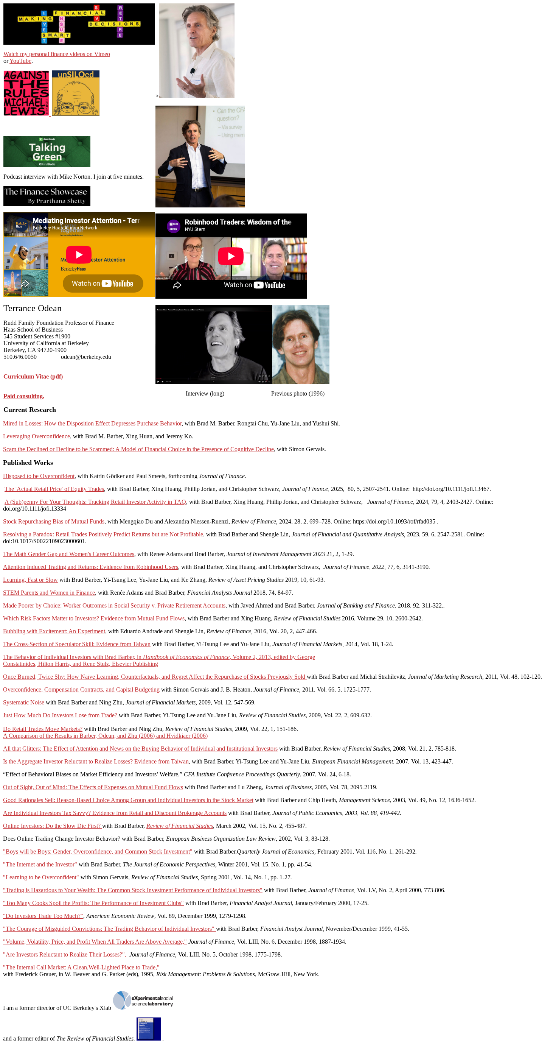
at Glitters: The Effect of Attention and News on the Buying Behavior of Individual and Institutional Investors (147, 748)
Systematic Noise (23, 702)
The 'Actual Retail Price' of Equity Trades (54, 489)
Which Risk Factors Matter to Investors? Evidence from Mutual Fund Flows (94, 618)
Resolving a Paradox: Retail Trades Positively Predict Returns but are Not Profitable (103, 534)
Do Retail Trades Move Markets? (42, 729)
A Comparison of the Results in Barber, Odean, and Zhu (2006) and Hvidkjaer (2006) (105, 735)
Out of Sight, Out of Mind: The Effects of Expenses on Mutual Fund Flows (93, 787)
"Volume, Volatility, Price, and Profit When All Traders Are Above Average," (95, 941)
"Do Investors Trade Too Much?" (43, 916)
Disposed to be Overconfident (39, 476)
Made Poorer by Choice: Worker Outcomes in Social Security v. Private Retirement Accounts (114, 605)
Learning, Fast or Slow (30, 579)
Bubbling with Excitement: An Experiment (54, 631)
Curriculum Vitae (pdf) (33, 376)
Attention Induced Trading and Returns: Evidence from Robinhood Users (90, 567)
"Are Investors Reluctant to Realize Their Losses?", (64, 954)
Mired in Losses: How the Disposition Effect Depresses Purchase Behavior (92, 423)
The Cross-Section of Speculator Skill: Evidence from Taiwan (77, 644)
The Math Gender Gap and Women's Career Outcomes (68, 554)
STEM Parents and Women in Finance (49, 592)
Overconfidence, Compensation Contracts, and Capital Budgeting (81, 689)
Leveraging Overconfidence (36, 436)
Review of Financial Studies (179, 826)
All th (10, 748)
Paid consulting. (23, 396)
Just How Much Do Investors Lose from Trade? (61, 715)
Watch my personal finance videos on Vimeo (56, 54)
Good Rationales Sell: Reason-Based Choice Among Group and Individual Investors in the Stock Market (128, 800)
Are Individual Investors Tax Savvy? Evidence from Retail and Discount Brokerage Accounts (115, 813)
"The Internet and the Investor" (40, 864)
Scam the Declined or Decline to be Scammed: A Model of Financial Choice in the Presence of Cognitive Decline (138, 449)
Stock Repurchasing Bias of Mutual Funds (53, 521)
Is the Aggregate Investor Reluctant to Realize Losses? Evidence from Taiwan (96, 761)
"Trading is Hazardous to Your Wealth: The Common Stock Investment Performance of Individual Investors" (132, 890)
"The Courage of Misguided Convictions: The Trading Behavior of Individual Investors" (109, 928)
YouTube (20, 61)
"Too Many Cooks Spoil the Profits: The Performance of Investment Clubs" (93, 903)
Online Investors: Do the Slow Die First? (52, 826)
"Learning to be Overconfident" (41, 877)
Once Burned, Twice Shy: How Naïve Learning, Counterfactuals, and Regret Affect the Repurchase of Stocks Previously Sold (155, 676)
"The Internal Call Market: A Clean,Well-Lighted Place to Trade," (81, 967)
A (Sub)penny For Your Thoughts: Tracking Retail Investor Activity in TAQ (95, 502)
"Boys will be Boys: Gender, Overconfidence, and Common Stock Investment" (98, 851)
